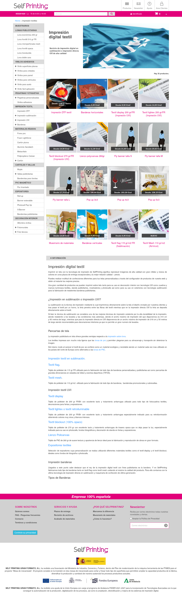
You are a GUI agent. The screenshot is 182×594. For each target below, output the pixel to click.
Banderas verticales (92, 242)
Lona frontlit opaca (25, 48)
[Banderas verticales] (92, 224)
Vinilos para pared (25, 75)
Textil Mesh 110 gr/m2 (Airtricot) (154, 244)
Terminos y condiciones (26, 522)
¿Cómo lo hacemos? (102, 518)
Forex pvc (21, 133)
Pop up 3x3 (92, 199)
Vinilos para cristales (26, 70)
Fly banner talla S (123, 155)
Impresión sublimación (26, 115)
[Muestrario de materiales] (61, 224)
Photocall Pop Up (24, 205)
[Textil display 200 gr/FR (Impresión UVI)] (123, 94)
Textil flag (53, 365)
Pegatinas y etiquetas (27, 93)
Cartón (20, 160)
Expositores (22, 191)
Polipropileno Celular (26, 156)
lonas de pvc (100, 340)
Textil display (55, 396)
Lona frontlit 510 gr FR (26, 39)
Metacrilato (22, 151)
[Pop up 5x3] (154, 181)
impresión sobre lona (117, 336)
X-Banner (21, 209)
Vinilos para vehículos (26, 79)
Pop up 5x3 (153, 199)
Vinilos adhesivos (24, 61)
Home (17, 20)
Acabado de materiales (64, 518)
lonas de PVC (99, 349)
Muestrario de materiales (61, 242)
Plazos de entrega (62, 511)
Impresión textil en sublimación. (67, 358)
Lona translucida (24, 53)
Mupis (19, 169)
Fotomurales (22, 227)
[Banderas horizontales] (92, 94)
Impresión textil (24, 106)
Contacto (19, 518)
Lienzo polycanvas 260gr (92, 155)
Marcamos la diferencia (103, 511)
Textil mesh (55, 377)
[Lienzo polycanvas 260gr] (92, 137)
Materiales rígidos (25, 128)
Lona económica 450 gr (27, 34)
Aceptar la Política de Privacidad (145, 518)
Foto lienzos (22, 232)
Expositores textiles (59, 445)
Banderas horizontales (92, 112)
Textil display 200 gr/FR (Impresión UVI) (123, 114)
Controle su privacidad (25, 532)
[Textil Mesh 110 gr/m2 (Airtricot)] (154, 224)
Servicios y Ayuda (65, 506)
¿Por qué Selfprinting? (108, 506)
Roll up (20, 196)
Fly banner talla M (154, 155)
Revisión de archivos (63, 515)
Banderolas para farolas (27, 178)
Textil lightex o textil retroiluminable (68, 409)
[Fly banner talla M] (154, 137)
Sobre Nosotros (26, 506)
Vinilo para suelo (24, 84)
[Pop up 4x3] (123, 181)
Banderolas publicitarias (27, 214)
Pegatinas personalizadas (28, 97)
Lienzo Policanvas (58, 435)
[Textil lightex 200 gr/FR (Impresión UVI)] (154, 94)
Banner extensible (25, 200)
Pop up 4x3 (123, 199)
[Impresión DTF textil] (61, 94)
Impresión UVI (23, 120)
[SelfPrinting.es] (31, 5)
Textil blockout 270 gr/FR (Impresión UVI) (61, 157)
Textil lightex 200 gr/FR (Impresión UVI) (153, 114)
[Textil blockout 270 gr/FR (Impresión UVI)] (61, 137)
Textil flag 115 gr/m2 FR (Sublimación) (123, 244)
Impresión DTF (23, 111)
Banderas (21, 124)
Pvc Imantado (23, 187)
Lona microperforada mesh (28, 43)
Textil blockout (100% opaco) (65, 422)
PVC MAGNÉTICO (23, 182)
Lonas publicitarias (26, 30)
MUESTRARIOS (22, 25)
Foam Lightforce (24, 138)
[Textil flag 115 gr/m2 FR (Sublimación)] (123, 224)
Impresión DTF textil (61, 112)
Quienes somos (22, 511)
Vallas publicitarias (25, 173)
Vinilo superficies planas (27, 66)
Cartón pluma (23, 142)
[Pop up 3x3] (92, 181)
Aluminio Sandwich (25, 147)
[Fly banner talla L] (61, 181)
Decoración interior (26, 218)
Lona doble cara (24, 57)
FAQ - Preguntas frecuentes (27, 515)
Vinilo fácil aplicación (26, 89)
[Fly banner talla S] (123, 137)
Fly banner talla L (61, 199)
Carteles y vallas (25, 164)
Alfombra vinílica (24, 222)
